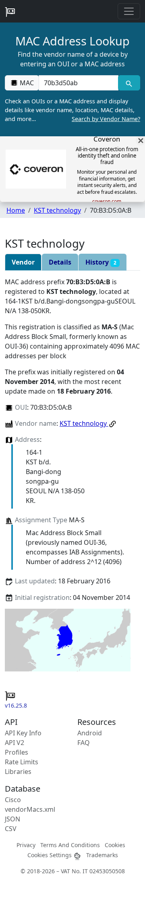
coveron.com (106, 201)
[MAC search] (129, 82)
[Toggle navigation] (129, 11)
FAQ (83, 742)
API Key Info (23, 733)
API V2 (14, 742)
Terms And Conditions (70, 845)
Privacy (26, 845)
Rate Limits (21, 761)
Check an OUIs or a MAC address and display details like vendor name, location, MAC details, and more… (72, 109)
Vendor (23, 262)
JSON (12, 819)
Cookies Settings (50, 855)
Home (15, 210)
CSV (11, 828)
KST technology (57, 210)
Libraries (18, 771)
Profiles (16, 752)
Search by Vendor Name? (106, 119)
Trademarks (102, 855)
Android (89, 733)
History (100, 262)
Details (60, 262)
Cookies (115, 845)
